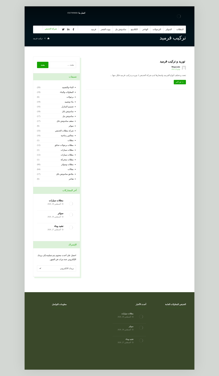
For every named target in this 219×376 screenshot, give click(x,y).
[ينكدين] (68, 29)
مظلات (71, 140)
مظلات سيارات (67, 150)
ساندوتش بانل (68, 111)
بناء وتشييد (69, 102)
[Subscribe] (40, 268)
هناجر (71, 179)
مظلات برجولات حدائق (64, 145)
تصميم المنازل (67, 107)
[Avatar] (184, 68)
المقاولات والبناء (67, 92)
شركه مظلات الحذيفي (64, 131)
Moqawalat (175, 67)
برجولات (70, 97)
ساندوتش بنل (68, 116)
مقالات (71, 169)
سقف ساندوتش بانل (65, 121)
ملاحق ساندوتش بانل (65, 174)
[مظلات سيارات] (71, 204)
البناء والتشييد (68, 87)
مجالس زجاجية (67, 135)
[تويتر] (63, 29)
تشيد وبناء (58, 226)
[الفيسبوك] (73, 29)
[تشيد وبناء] (71, 230)
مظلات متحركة (67, 160)
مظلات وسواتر (67, 164)
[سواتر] (71, 217)
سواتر (71, 126)
